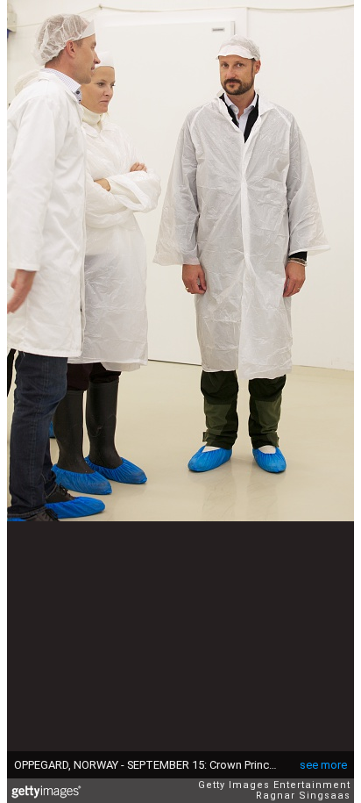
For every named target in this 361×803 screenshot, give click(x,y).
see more (323, 764)
